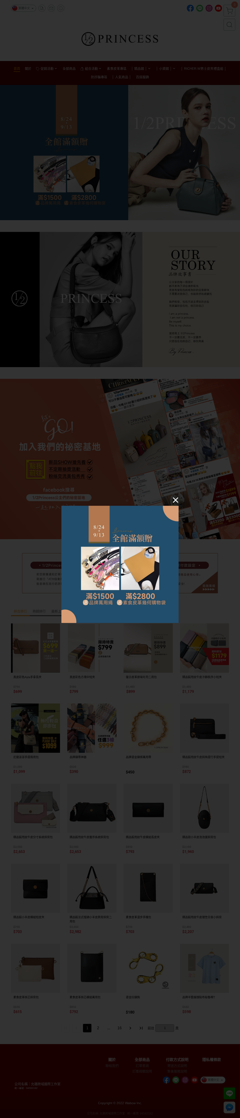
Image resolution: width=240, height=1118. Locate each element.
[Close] (175, 499)
